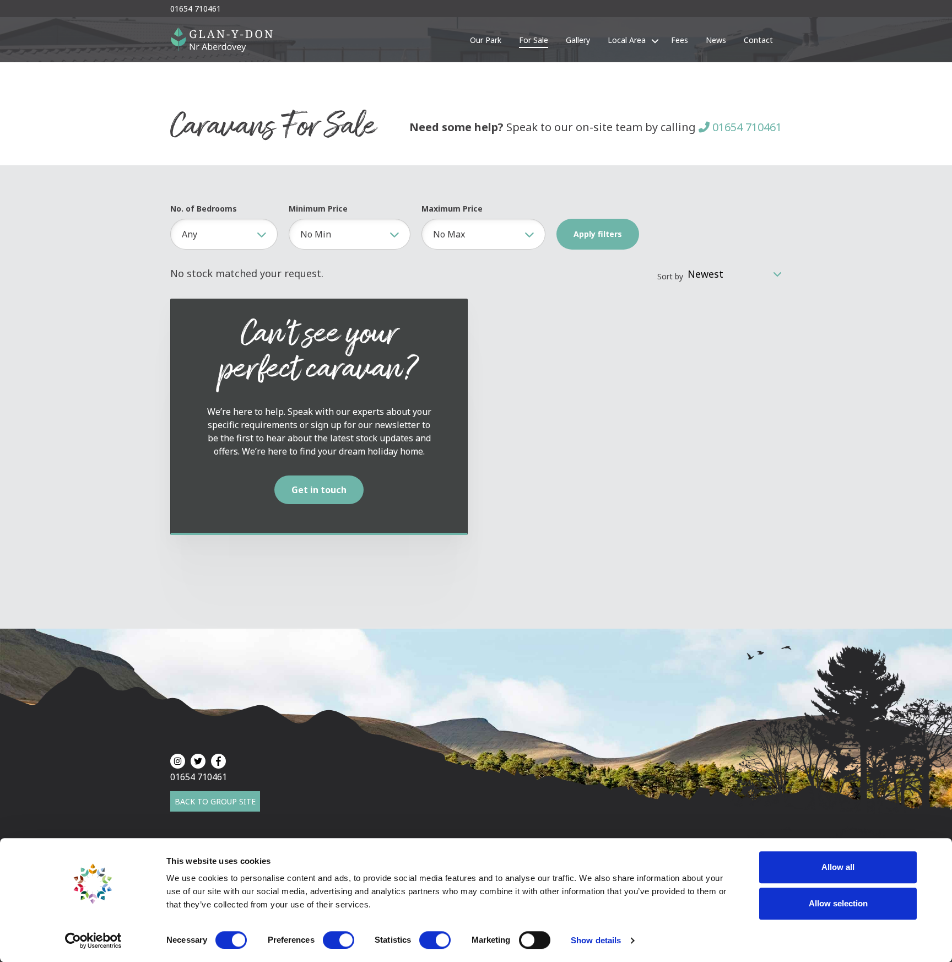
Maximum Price (452, 208)
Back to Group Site (215, 801)
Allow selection (838, 903)
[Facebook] (218, 761)
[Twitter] (198, 761)
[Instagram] (177, 761)
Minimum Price (318, 208)
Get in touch (319, 490)
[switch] (338, 940)
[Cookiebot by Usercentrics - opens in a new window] (93, 940)
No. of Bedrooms (203, 208)
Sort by (670, 276)
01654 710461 (746, 127)
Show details (596, 940)
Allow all (837, 867)
